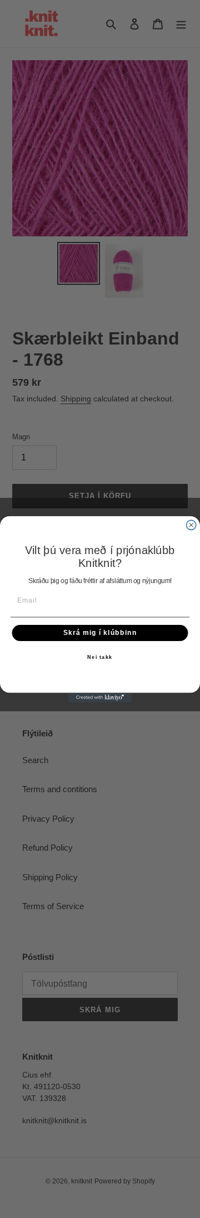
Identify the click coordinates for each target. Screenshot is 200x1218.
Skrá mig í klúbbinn (100, 632)
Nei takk (99, 656)
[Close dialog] (191, 525)
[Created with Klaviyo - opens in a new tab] (100, 697)
